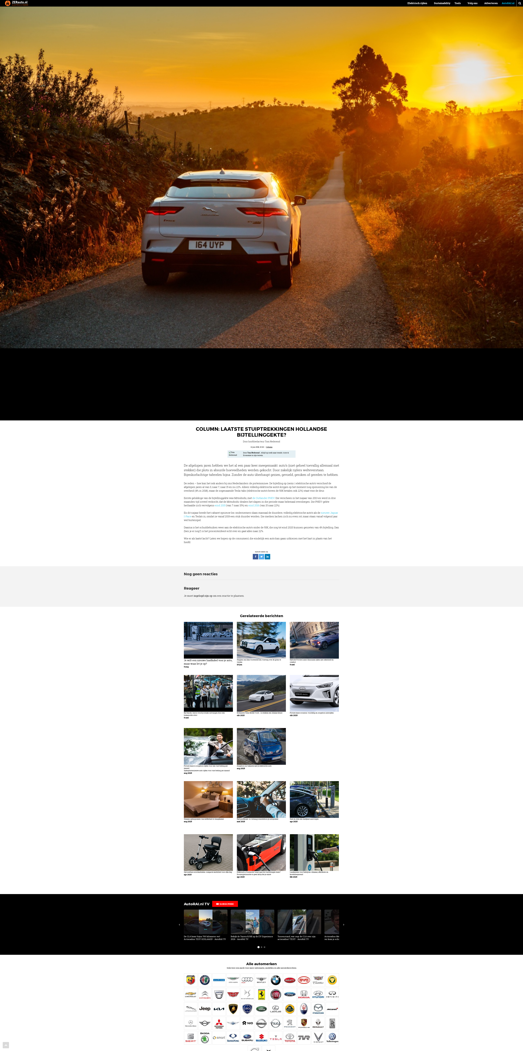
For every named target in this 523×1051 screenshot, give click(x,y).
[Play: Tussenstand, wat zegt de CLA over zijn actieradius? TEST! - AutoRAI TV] (299, 925)
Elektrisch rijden (417, 3)
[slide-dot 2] (261, 947)
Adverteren (491, 3)
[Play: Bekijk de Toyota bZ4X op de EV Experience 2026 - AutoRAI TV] (252, 925)
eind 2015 (220, 505)
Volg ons (473, 3)
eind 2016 (253, 505)
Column (269, 447)
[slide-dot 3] (264, 947)
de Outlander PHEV (263, 498)
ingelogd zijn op (203, 595)
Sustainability (442, 3)
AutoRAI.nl (508, 3)
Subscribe (226, 904)
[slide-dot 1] (258, 947)
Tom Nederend (253, 452)
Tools (457, 3)
